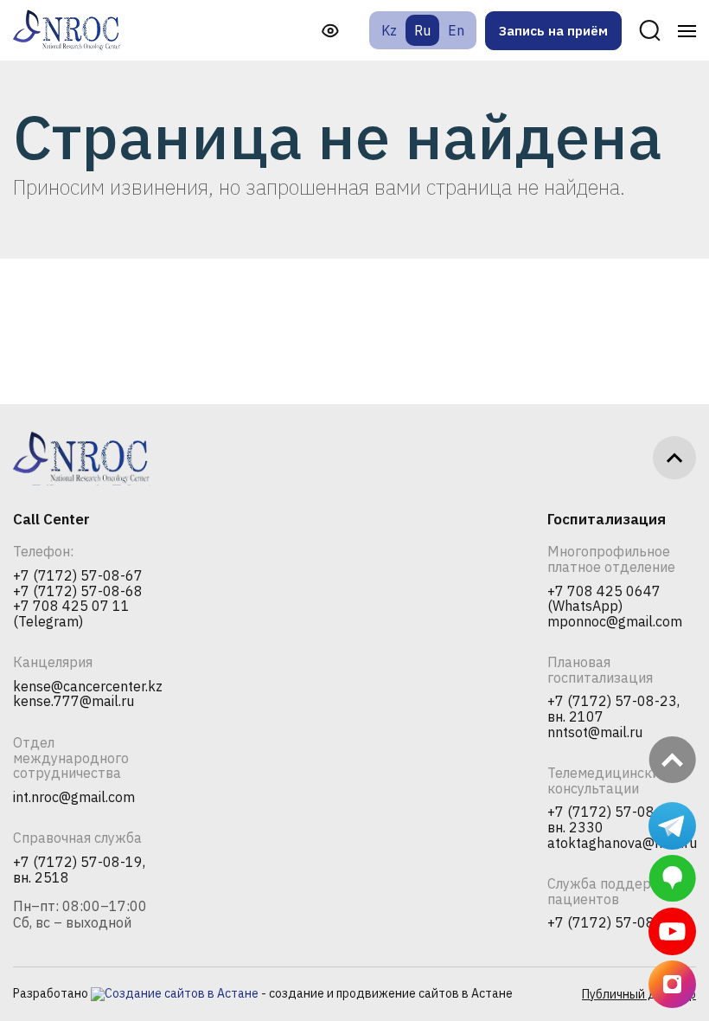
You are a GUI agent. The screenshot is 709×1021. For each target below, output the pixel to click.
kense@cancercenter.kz (88, 687)
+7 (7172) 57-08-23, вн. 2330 (613, 820)
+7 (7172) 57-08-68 (78, 592)
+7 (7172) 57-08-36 (612, 923)
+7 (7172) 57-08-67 (78, 576)
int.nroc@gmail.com (74, 798)
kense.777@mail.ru (73, 702)
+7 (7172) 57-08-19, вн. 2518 (79, 870)
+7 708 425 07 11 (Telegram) (71, 614)
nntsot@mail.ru (594, 733)
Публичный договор (639, 994)
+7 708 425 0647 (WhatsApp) (604, 599)
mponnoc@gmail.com (614, 622)
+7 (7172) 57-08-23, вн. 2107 (613, 709)
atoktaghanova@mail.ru (622, 843)
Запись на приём (553, 30)
